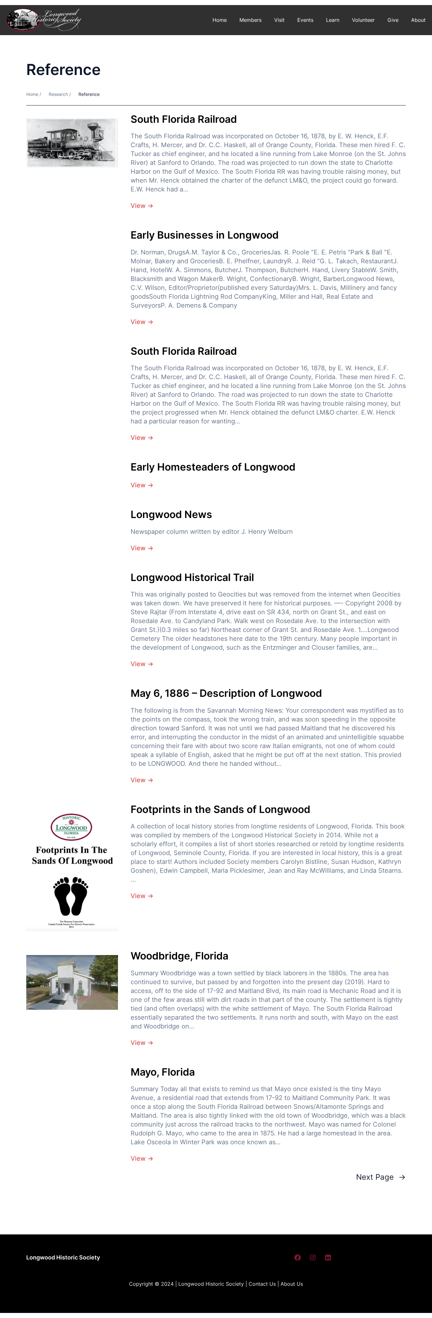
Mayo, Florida (163, 1072)
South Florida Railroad (184, 119)
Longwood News (171, 515)
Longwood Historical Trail (192, 578)
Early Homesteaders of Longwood (213, 467)
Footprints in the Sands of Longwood (220, 809)
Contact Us (262, 1284)
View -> (142, 205)
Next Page (381, 1177)
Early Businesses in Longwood (205, 235)
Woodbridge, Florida (179, 956)
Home (220, 20)
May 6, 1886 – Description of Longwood (226, 693)
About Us (292, 1284)
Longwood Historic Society (63, 1257)
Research (58, 94)
